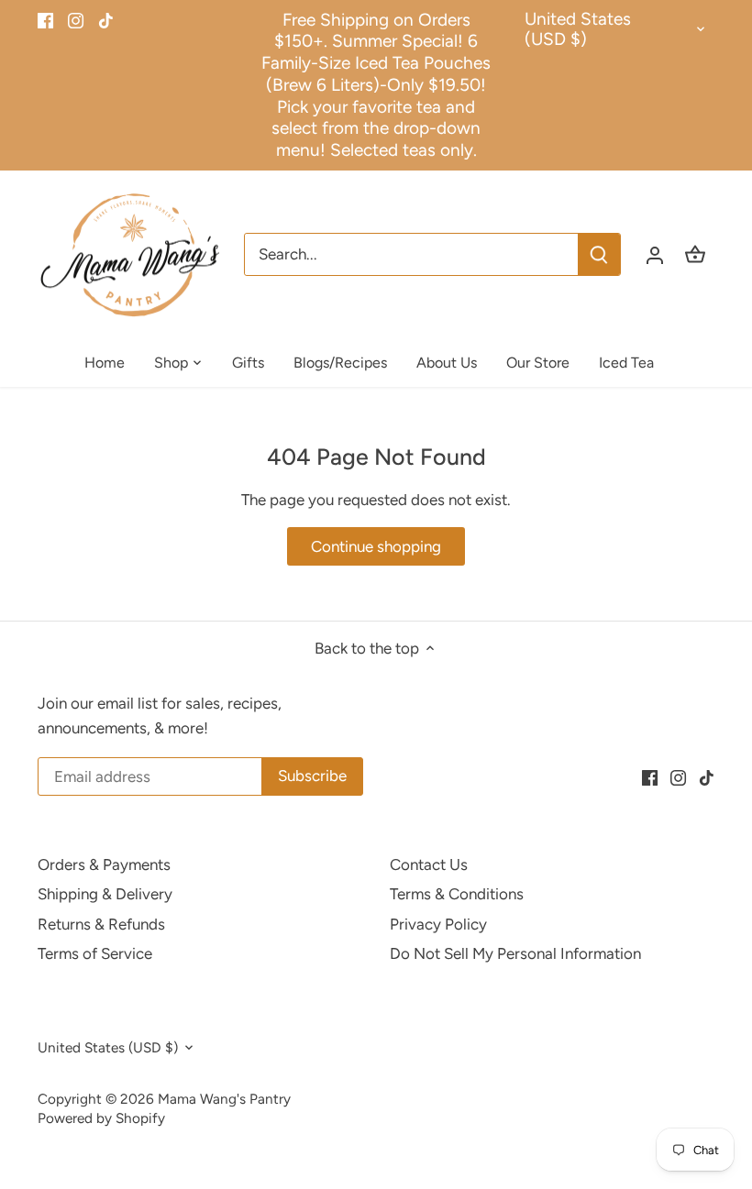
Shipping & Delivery (105, 894)
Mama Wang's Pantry (224, 1098)
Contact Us (429, 864)
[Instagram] (75, 20)
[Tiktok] (106, 20)
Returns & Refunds (101, 924)
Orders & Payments (104, 864)
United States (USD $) (578, 29)
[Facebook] (45, 20)
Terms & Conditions (457, 894)
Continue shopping (376, 546)
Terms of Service (95, 953)
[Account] (655, 254)
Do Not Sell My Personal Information (515, 953)
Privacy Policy (438, 924)
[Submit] (599, 254)
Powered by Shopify (101, 1118)
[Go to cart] (695, 254)
